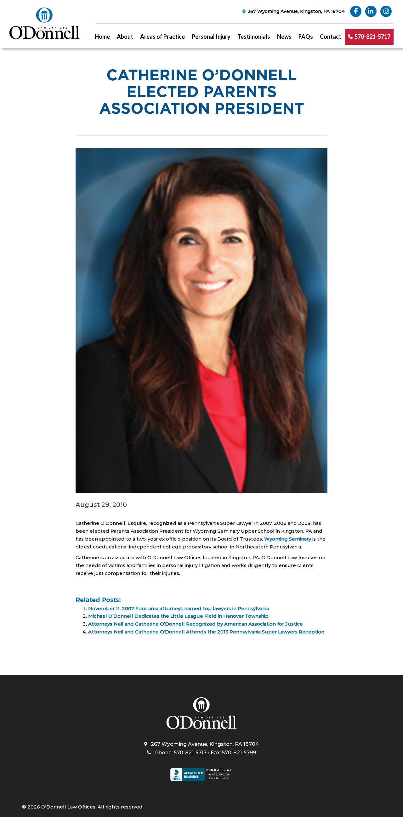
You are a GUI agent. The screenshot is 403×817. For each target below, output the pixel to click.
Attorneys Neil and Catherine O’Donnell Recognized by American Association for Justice (195, 624)
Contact (330, 36)
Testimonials (253, 36)
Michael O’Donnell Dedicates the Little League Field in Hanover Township (178, 616)
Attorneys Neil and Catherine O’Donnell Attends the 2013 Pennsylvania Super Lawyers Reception (206, 632)
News (284, 36)
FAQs (305, 36)
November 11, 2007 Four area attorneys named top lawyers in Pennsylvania (178, 608)
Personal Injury (211, 36)
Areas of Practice (162, 36)
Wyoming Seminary (287, 539)
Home (102, 36)
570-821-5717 (372, 36)
